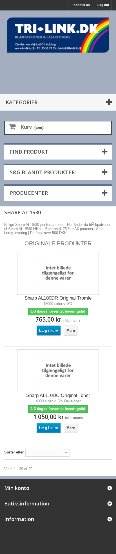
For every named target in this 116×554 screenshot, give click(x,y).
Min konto (16, 488)
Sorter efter (14, 452)
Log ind (103, 4)
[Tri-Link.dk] (58, 35)
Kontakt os (81, 4)
